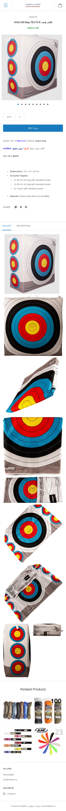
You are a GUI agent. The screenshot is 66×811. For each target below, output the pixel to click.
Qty (9, 117)
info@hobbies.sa (10, 780)
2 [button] (22, 104)
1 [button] (18, 104)
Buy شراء (33, 128)
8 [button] (44, 104)
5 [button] (33, 104)
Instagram (11, 794)
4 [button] (29, 104)
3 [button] (25, 104)
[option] (33, 67)
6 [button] (36, 104)
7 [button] (40, 104)
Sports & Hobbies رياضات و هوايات (26, 806)
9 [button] (47, 104)
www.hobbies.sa (48, 806)
